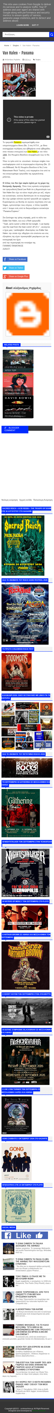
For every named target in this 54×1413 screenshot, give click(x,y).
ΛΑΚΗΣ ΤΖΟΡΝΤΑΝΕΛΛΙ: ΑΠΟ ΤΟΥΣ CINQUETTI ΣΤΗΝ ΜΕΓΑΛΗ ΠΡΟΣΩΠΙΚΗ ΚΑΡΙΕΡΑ (32, 1294)
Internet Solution (39, 1411)
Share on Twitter (16, 268)
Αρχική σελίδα (25, 500)
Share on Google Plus (18, 276)
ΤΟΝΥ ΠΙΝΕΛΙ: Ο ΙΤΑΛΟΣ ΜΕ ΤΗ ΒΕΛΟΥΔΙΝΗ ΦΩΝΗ (30, 1277)
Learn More (22, 25)
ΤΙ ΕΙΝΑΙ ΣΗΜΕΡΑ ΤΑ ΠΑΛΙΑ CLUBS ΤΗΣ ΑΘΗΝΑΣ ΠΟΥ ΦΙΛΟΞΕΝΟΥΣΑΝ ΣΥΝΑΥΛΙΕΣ (32, 1261)
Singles (38, 59)
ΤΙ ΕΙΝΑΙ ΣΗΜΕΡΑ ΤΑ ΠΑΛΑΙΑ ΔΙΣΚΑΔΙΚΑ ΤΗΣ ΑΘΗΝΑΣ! (29, 1244)
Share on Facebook (17, 259)
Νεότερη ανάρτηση (10, 500)
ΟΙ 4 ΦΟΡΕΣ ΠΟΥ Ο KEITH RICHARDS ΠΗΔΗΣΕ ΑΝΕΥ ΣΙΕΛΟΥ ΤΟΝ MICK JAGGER (33, 1384)
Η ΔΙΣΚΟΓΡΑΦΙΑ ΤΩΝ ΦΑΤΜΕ (29, 1309)
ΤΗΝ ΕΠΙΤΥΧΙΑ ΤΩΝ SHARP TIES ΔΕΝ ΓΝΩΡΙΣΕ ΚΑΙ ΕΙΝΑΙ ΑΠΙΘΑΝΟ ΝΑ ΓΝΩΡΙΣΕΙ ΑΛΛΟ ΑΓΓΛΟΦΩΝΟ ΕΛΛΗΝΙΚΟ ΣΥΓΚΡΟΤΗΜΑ (33, 1366)
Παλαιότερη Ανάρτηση (42, 500)
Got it (35, 25)
